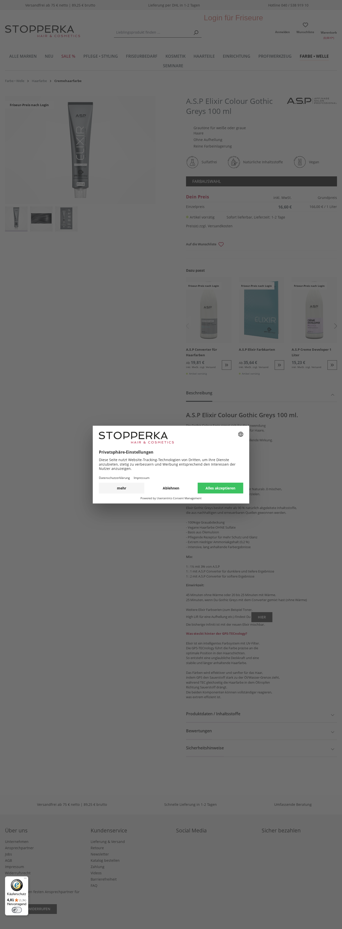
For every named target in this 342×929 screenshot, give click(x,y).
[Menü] (25, 879)
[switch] (17, 910)
